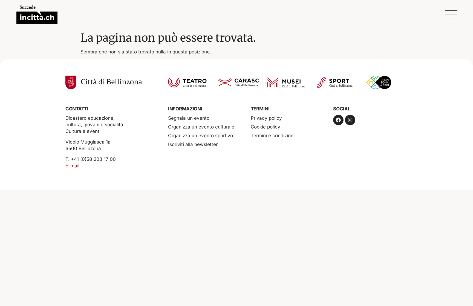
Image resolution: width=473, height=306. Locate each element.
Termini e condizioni (273, 135)
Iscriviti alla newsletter (193, 144)
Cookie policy (265, 127)
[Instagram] (350, 120)
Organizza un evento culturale (201, 127)
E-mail (72, 165)
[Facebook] (338, 120)
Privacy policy (266, 118)
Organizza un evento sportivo (200, 135)
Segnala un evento (188, 118)
